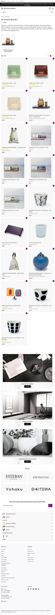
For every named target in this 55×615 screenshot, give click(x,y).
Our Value (3, 549)
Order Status (4, 568)
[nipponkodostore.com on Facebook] (31, 589)
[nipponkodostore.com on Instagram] (28, 589)
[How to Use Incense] (27, 368)
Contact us (30, 549)
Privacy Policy (30, 561)
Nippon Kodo (3, 1)
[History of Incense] (27, 406)
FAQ (28, 555)
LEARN (27, 386)
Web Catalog (4, 557)
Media (2, 551)
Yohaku (13, 1)
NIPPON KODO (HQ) (5, 563)
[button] (5, 84)
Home (2, 16)
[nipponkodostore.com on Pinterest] (36, 589)
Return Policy (30, 557)
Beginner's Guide (31, 553)
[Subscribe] (50, 505)
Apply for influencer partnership (8, 577)
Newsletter (3, 575)
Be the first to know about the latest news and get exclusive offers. (27, 501)
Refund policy (4, 570)
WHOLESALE (4, 561)
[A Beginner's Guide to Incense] (27, 443)
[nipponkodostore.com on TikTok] (38, 589)
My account (3, 581)
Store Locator (4, 559)
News (2, 553)
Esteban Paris (21, 1)
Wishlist (3, 571)
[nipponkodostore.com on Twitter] (33, 589)
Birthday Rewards (5, 573)
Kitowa (17, 1)
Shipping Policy (31, 559)
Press (2, 555)
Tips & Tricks (30, 551)
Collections (7, 16)
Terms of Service (4, 579)
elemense (8, 1)
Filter (4, 56)
